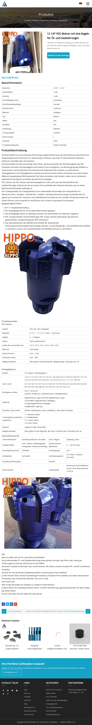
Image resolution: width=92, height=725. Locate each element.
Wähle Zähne (51, 693)
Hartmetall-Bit (51, 711)
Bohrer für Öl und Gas (49, 20)
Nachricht (27, 700)
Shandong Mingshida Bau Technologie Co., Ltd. (77, 691)
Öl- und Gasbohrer (14, 611)
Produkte (35, 20)
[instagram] (3, 694)
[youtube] (17, 690)
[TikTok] (8, 694)
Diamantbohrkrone (53, 714)
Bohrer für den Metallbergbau (57, 700)
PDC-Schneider (51, 697)
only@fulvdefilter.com (67, 722)
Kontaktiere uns (10, 672)
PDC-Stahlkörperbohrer (54, 707)
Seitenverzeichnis (30, 711)
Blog (25, 704)
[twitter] (12, 690)
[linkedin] (8, 690)
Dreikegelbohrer (52, 704)
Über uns (27, 693)
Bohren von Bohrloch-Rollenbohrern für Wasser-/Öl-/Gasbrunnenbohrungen (55, 611)
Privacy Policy (29, 714)
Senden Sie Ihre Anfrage (58, 55)
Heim (28, 20)
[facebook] (3, 690)
